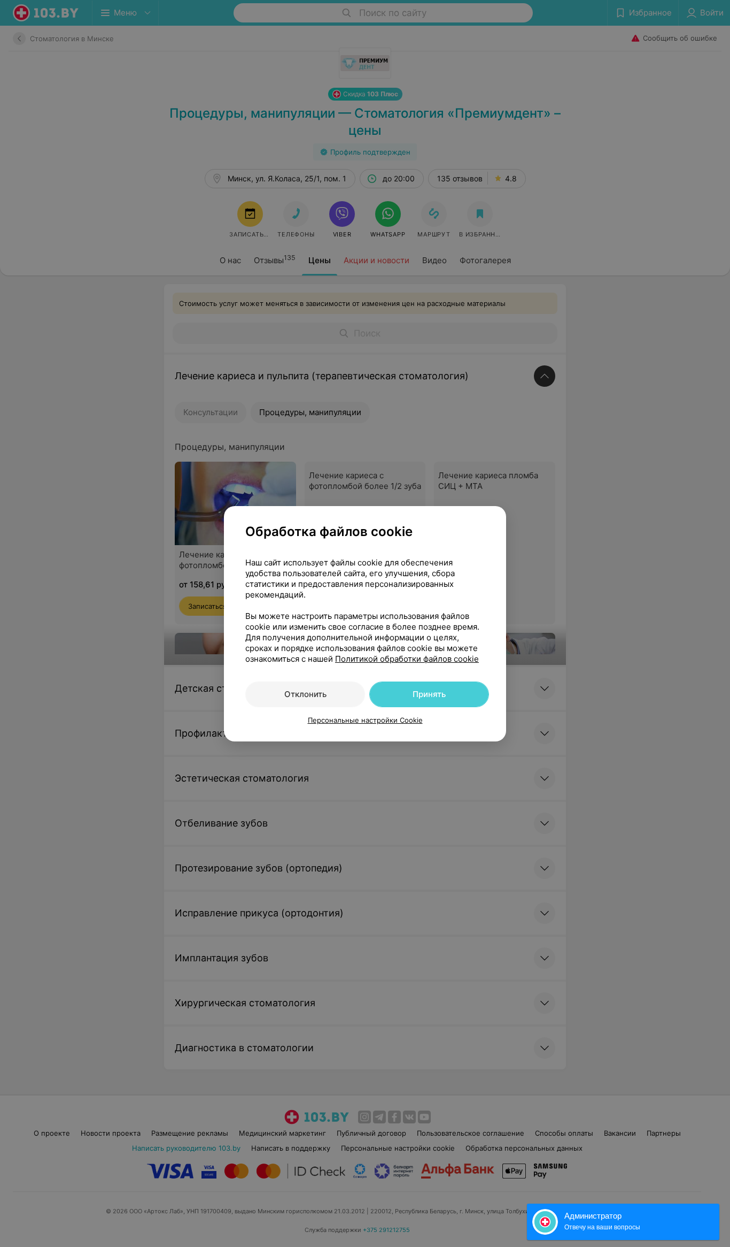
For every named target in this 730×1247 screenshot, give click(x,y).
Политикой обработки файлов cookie (407, 659)
